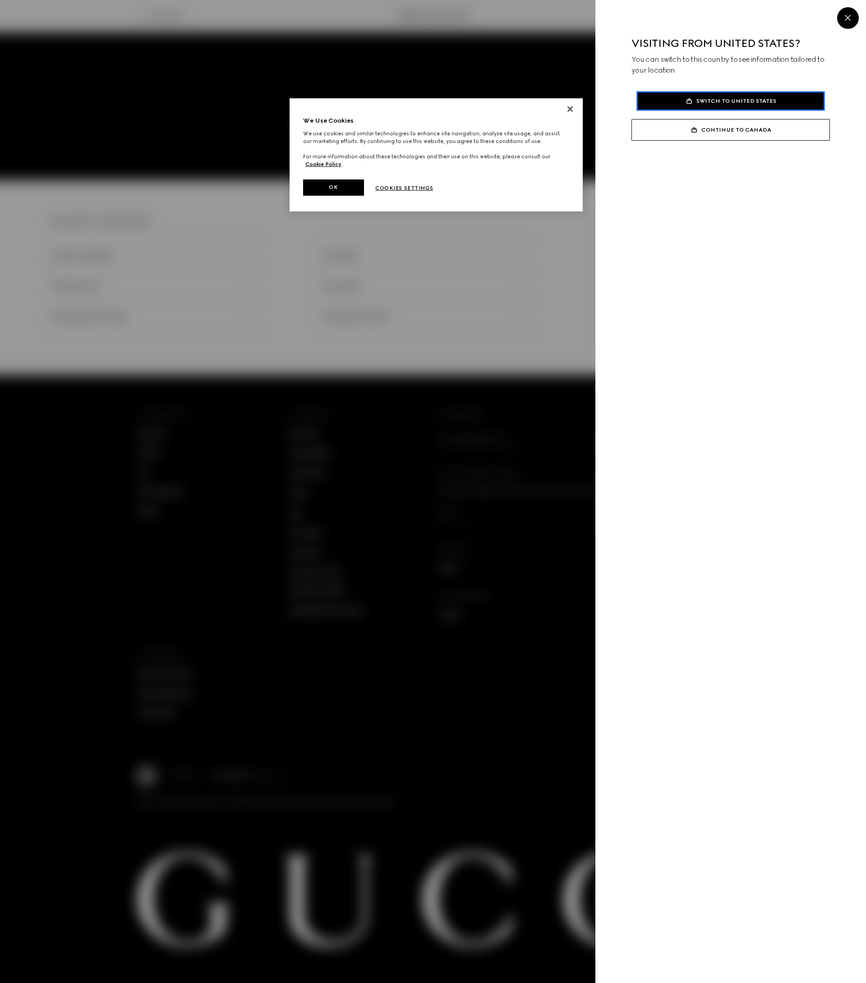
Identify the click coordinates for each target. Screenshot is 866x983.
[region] (436, 154)
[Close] (848, 18)
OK (333, 187)
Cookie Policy (323, 164)
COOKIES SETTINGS (404, 188)
